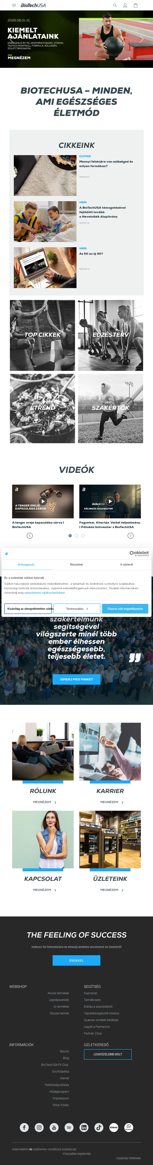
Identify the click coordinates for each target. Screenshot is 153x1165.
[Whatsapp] (128, 1127)
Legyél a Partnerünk (97, 1027)
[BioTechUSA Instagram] (39, 1127)
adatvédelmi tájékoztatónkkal (44, 592)
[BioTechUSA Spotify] (69, 1127)
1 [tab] (70, 536)
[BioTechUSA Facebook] (24, 1127)
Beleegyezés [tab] (26, 564)
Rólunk (64, 1051)
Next (137, 538)
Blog (66, 1058)
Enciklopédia (60, 1071)
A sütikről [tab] (126, 564)
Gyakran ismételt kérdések (101, 1020)
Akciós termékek (58, 993)
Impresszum (61, 1098)
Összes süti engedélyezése (125, 608)
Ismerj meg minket (76, 679)
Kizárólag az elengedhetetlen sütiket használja (29, 608)
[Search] (115, 5)
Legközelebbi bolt (108, 1054)
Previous (39, 538)
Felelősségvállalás (57, 1085)
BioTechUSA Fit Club (55, 1065)
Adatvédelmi (20, 1149)
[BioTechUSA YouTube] (54, 1127)
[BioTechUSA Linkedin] (83, 1127)
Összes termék (59, 1013)
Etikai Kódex (61, 1105)
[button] (11, 39)
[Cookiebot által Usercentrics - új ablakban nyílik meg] (132, 554)
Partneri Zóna (93, 1033)
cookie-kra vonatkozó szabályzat (54, 1149)
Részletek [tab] (76, 564)
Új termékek (61, 1006)
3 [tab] (83, 536)
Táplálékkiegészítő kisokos (101, 1013)
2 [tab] (77, 536)
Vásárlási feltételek (128, 1158)
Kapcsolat (90, 993)
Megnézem (42, 802)
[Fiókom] (125, 5)
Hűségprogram (59, 1091)
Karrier (64, 1078)
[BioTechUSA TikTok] (98, 1127)
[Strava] (113, 1127)
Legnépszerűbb (59, 1000)
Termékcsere (92, 1000)
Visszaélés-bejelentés (77, 1153)
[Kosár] (135, 5)
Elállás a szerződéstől (98, 1006)
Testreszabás (74, 608)
